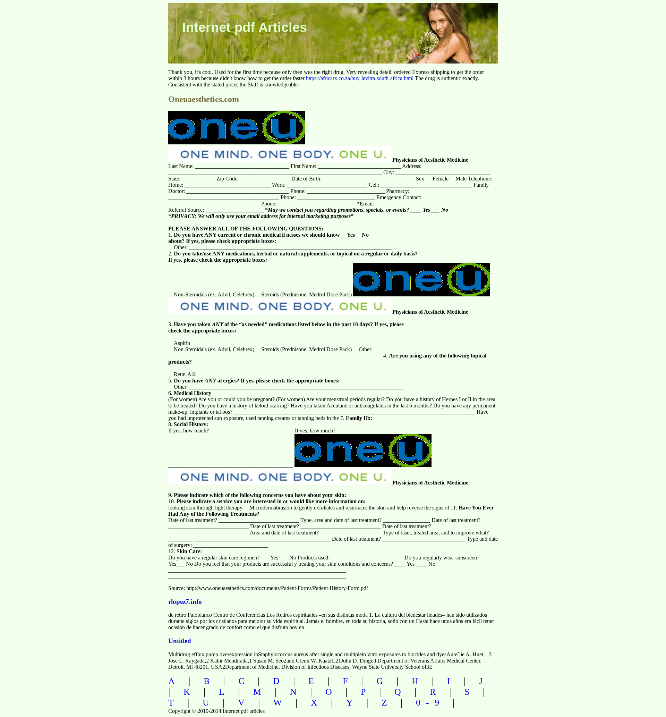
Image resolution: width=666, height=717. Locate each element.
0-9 (430, 703)
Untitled (179, 640)
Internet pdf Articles (244, 27)
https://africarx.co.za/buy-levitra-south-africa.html (359, 78)
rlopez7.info (185, 601)
